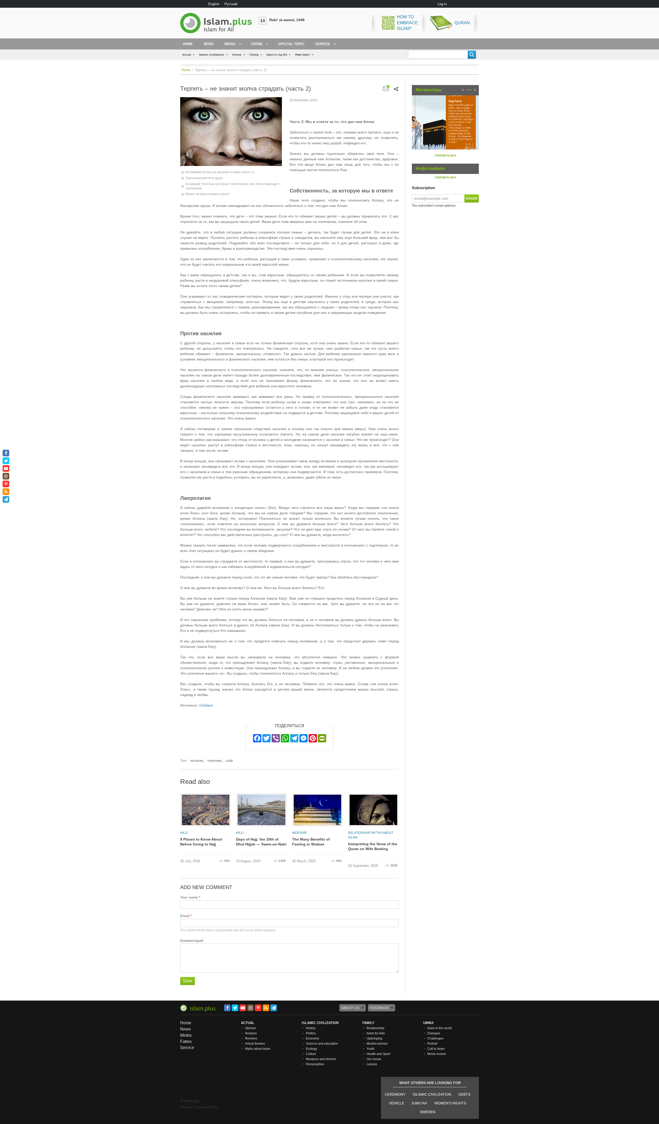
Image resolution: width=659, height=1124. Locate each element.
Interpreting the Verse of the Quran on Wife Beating (372, 846)
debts (464, 1094)
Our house (374, 1059)
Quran (462, 23)
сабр (229, 760)
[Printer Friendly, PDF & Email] (386, 88)
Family (253, 54)
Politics (311, 1033)
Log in (442, 4)
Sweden (427, 1112)
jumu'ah (419, 1103)
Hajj (184, 833)
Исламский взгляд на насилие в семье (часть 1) (219, 172)
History (311, 1028)
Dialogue (433, 1033)
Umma (236, 54)
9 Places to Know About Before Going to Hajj (201, 841)
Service (322, 44)
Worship (299, 833)
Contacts (200, 1107)
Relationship (359, 833)
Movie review (436, 1054)
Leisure (372, 1064)
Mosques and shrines (321, 1059)
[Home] (218, 23)
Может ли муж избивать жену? (207, 194)
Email (184, 916)
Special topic (291, 44)
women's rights (450, 1103)
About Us (350, 1008)
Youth (371, 1049)
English (213, 4)
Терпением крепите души (204, 178)
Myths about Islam (257, 1049)
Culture (311, 1054)
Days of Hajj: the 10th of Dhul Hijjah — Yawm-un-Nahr (261, 841)
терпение (214, 760)
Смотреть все (445, 155)
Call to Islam (436, 1049)
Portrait (432, 1043)
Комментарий (191, 940)
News (209, 44)
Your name (189, 897)
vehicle (396, 1103)
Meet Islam (302, 54)
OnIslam (206, 705)
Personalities (315, 1064)
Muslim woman (377, 1043)
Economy (312, 1038)
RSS (214, 1107)
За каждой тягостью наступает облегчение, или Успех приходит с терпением (233, 186)
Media (229, 44)
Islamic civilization (211, 54)
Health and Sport (378, 1054)
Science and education (322, 1043)
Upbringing (374, 1038)
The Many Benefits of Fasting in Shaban (311, 841)
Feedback (379, 1008)
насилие (196, 760)
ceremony (395, 1094)
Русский (230, 4)
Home (188, 44)
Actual (186, 54)
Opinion (250, 1028)
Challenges (435, 1038)
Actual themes (255, 1043)
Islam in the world (439, 1028)
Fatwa (256, 44)
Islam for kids (376, 1033)
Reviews (251, 1038)
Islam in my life (276, 54)
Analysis (251, 1033)
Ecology (311, 1049)
